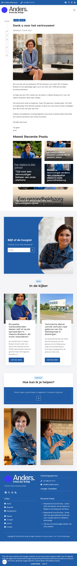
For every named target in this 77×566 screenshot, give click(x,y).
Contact (9, 527)
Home (16, 20)
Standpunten (11, 511)
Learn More (35, 564)
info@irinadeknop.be (50, 484)
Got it (44, 564)
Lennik (9, 523)
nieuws (22, 20)
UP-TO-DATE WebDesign (62, 536)
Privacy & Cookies (47, 536)
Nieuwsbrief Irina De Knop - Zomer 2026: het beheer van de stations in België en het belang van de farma (56, 506)
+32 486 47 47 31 (49, 481)
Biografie (10, 507)
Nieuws (9, 516)
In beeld (10, 520)
